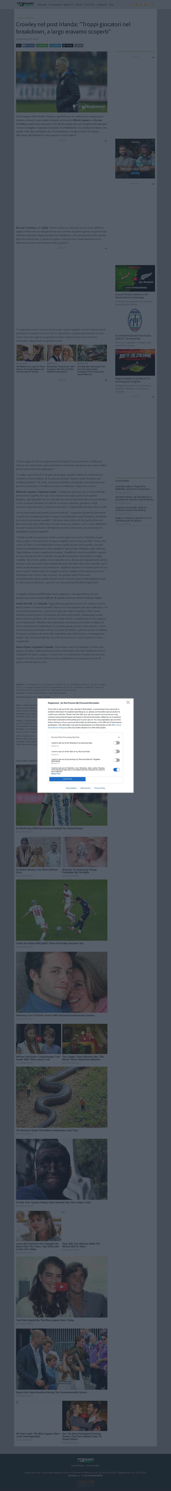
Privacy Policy (99, 788)
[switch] (116, 742)
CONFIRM (67, 779)
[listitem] (85, 737)
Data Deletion (71, 788)
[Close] (128, 703)
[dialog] (85, 745)
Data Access (85, 788)
